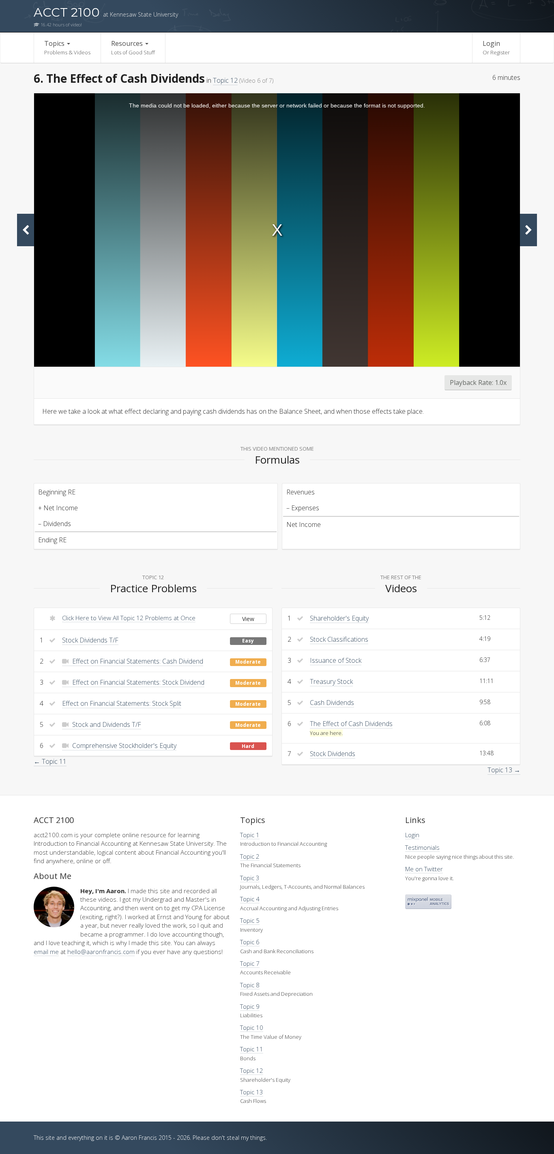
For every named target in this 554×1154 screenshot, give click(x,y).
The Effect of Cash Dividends (351, 723)
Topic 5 (250, 920)
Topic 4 (250, 899)
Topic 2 (250, 856)
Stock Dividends (332, 753)
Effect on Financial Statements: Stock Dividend (137, 682)
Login (496, 47)
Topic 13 (251, 1092)
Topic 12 (225, 80)
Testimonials (422, 847)
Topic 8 (250, 985)
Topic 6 (250, 942)
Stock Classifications (339, 639)
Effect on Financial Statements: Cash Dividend (137, 661)
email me (46, 952)
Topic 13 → (503, 769)
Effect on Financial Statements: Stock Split (121, 703)
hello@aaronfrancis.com (101, 952)
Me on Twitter (424, 869)
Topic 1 (250, 835)
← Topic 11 (50, 761)
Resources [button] (133, 47)
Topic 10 (251, 1027)
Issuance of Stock (335, 660)
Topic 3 (250, 878)
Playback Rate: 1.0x (478, 382)
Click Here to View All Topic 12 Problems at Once (128, 618)
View (248, 619)
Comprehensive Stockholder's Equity (123, 745)
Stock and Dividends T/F (106, 724)
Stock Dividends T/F (90, 640)
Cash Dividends (332, 702)
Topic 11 (251, 1049)
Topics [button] (67, 47)
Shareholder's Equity (339, 618)
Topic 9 (250, 1006)
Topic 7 (250, 963)
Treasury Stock (331, 681)
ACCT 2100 (106, 12)
